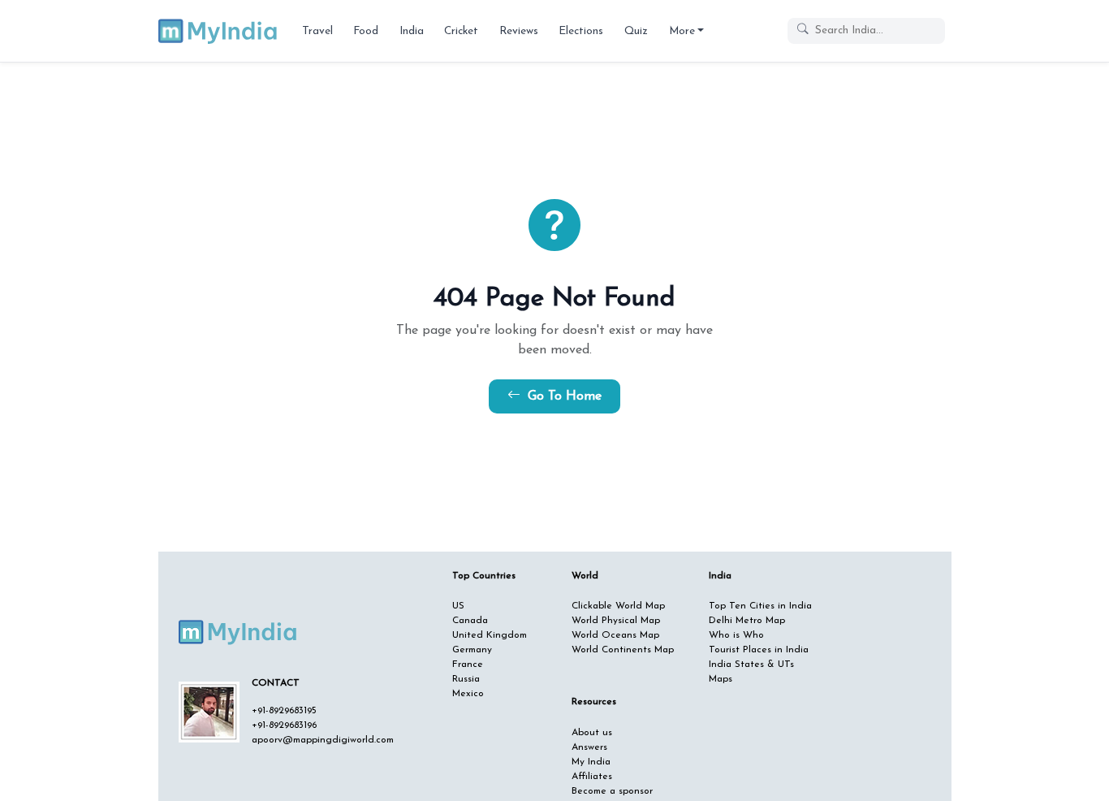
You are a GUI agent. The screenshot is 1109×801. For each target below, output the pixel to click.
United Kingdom (489, 635)
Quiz (636, 31)
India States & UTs (751, 664)
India (411, 31)
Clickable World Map (618, 606)
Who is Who (736, 635)
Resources (594, 702)
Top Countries (484, 576)
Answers (589, 747)
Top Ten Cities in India (760, 606)
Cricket (461, 31)
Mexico (468, 694)
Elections (581, 31)
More (682, 31)
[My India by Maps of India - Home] (218, 30)
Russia (466, 679)
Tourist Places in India (759, 650)
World (585, 576)
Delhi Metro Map (747, 621)
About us (592, 733)
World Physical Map (616, 621)
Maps (720, 679)
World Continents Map (623, 650)
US (458, 606)
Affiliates (592, 777)
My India (591, 762)
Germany (472, 650)
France (467, 664)
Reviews (518, 31)
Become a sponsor (612, 791)
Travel (317, 31)
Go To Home (563, 396)
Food (365, 31)
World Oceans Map (615, 635)
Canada (470, 621)
